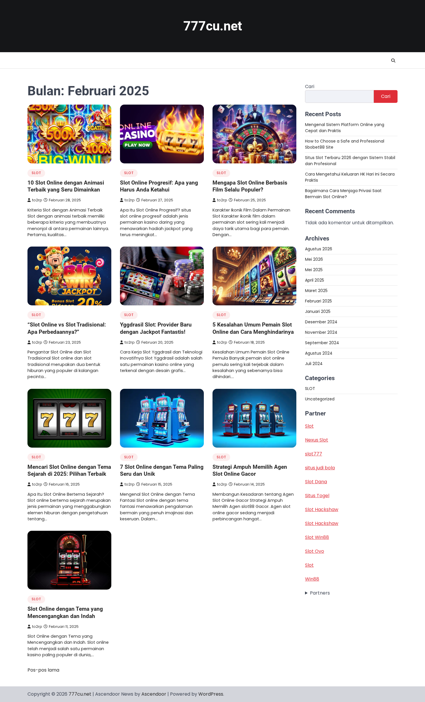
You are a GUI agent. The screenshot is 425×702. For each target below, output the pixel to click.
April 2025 (314, 280)
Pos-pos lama (43, 670)
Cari (309, 86)
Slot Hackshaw (321, 509)
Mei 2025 (314, 270)
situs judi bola (320, 468)
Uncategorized (320, 399)
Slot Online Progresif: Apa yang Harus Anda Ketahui (159, 186)
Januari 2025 (317, 311)
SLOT (36, 172)
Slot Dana (316, 482)
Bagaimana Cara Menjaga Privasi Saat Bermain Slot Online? (343, 194)
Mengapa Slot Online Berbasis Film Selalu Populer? (249, 186)
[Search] (393, 60)
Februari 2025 (318, 301)
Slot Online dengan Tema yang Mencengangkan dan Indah (65, 612)
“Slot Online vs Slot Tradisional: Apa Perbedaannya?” (66, 328)
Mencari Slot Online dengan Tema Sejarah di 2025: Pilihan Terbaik (69, 470)
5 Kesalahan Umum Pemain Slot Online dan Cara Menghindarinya (253, 328)
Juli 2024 (314, 364)
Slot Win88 (317, 537)
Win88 (312, 579)
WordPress (210, 694)
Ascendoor (153, 694)
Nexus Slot (316, 440)
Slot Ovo (314, 551)
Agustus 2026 (318, 249)
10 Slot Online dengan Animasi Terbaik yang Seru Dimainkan (65, 186)
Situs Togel (317, 496)
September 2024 (322, 343)
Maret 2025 (316, 290)
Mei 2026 (314, 259)
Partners (320, 593)
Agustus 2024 (318, 353)
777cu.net (212, 26)
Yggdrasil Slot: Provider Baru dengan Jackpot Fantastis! (156, 328)
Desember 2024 (321, 322)
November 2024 (321, 332)
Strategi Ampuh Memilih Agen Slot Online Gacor (249, 470)
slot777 (313, 454)
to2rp (37, 200)
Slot (309, 426)
